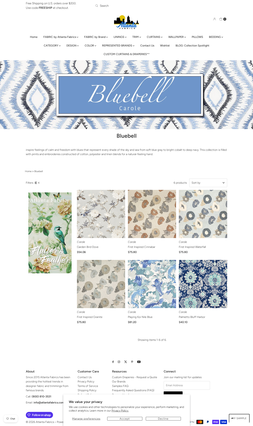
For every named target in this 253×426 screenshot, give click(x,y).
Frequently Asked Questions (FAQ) (133, 390)
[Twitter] (125, 362)
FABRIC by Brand (95, 37)
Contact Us (147, 45)
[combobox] (126, 5)
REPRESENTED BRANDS (117, 45)
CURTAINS (154, 37)
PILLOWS (197, 37)
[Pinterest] (132, 362)
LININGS (119, 37)
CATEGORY (51, 45)
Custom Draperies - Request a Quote (134, 377)
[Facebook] (113, 362)
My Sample (239, 418)
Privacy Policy (86, 381)
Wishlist (165, 45)
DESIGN (71, 45)
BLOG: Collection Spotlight (192, 45)
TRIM (135, 37)
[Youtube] (139, 362)
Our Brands (118, 381)
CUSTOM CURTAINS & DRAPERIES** (127, 54)
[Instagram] (119, 362)
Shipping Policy (87, 390)
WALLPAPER (176, 37)
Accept (125, 418)
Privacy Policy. (120, 410)
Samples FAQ (120, 386)
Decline (163, 418)
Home (34, 37)
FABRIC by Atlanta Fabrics (60, 37)
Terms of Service (88, 386)
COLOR (90, 45)
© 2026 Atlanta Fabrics (40, 422)
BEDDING (215, 37)
